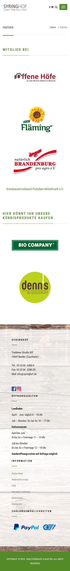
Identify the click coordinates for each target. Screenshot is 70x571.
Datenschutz (17, 498)
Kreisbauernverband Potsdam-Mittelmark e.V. (35, 189)
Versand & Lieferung (21, 491)
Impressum (17, 504)
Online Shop (17, 473)
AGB (14, 485)
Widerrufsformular (20, 479)
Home (53, 27)
